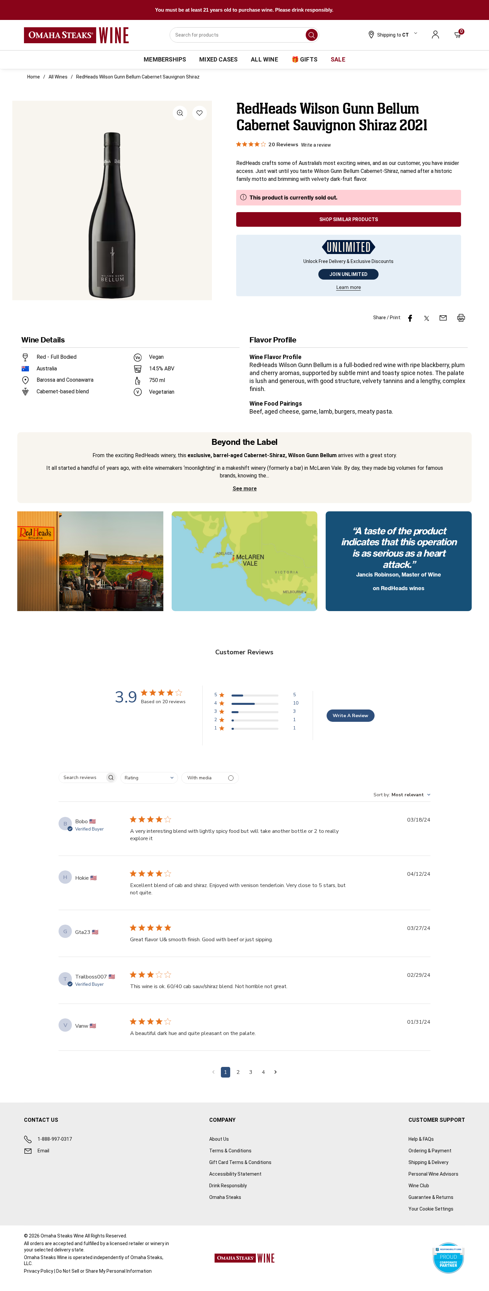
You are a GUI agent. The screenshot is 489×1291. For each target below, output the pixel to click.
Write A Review (350, 715)
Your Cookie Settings (430, 1209)
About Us (219, 1139)
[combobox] (244, 35)
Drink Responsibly (228, 1185)
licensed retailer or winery (137, 1243)
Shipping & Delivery (428, 1162)
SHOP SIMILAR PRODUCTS (348, 219)
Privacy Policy (38, 1271)
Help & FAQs (421, 1139)
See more (245, 488)
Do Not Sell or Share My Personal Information (104, 1271)
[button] (392, 35)
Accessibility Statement (235, 1174)
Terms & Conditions (230, 1150)
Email (43, 1150)
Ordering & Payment (429, 1150)
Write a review (316, 145)
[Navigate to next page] (275, 1072)
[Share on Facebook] (410, 318)
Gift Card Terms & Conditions (240, 1162)
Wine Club (418, 1185)
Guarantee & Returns (430, 1197)
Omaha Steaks (225, 1197)
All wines (58, 76)
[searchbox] (82, 777)
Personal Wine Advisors (433, 1174)
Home (33, 76)
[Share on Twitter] (426, 318)
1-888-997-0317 (55, 1139)
